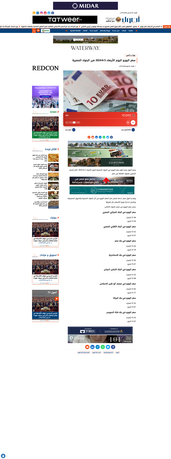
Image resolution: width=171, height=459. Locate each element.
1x (74, 122)
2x (66, 122)
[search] (34, 30)
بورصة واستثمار (105, 30)
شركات (124, 30)
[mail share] (92, 137)
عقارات (130, 30)
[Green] (45, 30)
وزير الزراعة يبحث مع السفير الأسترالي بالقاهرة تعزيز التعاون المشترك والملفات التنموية (69, 26)
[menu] (66, 30)
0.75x (78, 122)
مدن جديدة (115, 30)
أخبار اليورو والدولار (108, 352)
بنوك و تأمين (130, 55)
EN (38, 30)
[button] (48, 140)
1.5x (70, 122)
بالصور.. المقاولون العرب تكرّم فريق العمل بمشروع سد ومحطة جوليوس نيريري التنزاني (128, 26)
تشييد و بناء (94, 30)
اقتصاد (85, 30)
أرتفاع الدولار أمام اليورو (83, 352)
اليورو (117, 352)
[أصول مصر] (130, 20)
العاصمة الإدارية (75, 30)
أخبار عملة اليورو (97, 352)
